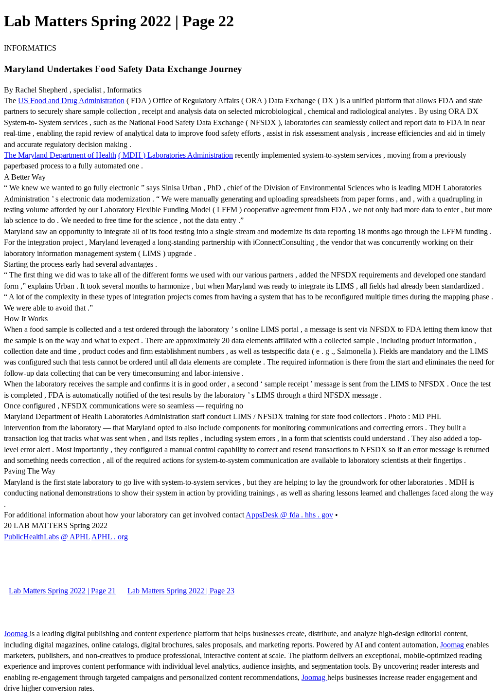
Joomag (17, 633)
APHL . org (109, 537)
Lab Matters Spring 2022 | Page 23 (180, 591)
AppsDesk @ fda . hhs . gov (289, 515)
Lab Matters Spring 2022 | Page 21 (62, 591)
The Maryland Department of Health (60, 155)
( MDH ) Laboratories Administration (175, 155)
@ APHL (75, 537)
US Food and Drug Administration (71, 100)
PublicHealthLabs (31, 537)
